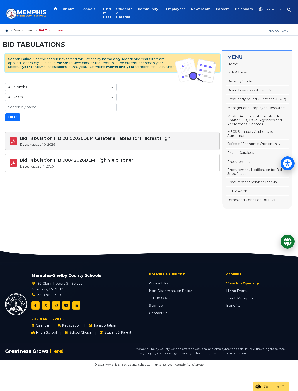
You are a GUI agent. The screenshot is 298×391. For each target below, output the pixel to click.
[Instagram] (56, 305)
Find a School (46, 332)
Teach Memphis (239, 298)
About (68, 9)
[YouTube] (66, 305)
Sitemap (156, 306)
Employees (176, 9)
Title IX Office (160, 298)
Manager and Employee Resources (256, 108)
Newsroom (201, 9)
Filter (12, 117)
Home (232, 64)
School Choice (80, 332)
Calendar (42, 325)
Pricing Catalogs (240, 153)
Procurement (23, 30)
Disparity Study (239, 81)
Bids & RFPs (237, 72)
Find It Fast (107, 13)
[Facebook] (35, 305)
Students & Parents (124, 13)
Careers (223, 9)
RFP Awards (237, 191)
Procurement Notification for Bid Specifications (254, 172)
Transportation (105, 325)
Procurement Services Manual (252, 182)
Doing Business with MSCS (249, 90)
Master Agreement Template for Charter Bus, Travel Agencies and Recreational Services (254, 120)
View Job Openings (243, 283)
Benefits (233, 306)
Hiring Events (237, 291)
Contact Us (158, 313)
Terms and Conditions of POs (251, 200)
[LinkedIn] (76, 305)
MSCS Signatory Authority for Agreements (251, 134)
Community (148, 9)
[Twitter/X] (46, 305)
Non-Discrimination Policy (170, 291)
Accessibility (159, 283)
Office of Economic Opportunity (253, 144)
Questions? (274, 386)
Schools (88, 9)
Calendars (244, 9)
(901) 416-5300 (49, 295)
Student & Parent (117, 332)
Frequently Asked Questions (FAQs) (256, 99)
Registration (71, 325)
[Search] (289, 10)
